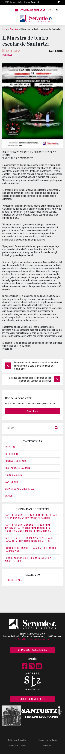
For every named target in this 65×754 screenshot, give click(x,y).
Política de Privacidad (17, 740)
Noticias (14, 29)
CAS (50, 10)
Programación (13, 474)
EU (57, 10)
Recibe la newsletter (32, 699)
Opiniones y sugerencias (32, 649)
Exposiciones (12, 454)
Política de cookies (17, 745)
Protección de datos (47, 740)
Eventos (7, 55)
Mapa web (47, 745)
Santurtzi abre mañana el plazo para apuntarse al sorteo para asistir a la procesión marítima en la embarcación (28, 528)
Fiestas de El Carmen (17, 467)
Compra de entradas (33, 10)
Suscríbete (32, 411)
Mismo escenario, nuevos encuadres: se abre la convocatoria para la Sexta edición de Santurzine (36, 365)
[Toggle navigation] (56, 19)
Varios (8, 495)
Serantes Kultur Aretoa (19, 488)
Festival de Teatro (16, 460)
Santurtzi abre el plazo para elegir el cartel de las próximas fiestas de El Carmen (32, 517)
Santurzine (11, 481)
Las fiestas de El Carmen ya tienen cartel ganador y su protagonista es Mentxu (30, 540)
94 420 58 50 (21, 639)
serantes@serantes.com (39, 639)
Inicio (5, 29)
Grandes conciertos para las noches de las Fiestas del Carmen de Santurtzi (30, 379)
